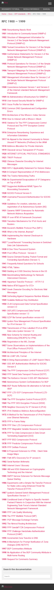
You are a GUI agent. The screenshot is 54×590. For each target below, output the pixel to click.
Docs (10, 14)
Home (4, 14)
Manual (46, 9)
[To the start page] (7, 586)
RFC (29, 14)
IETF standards (20, 14)
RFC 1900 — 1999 (39, 14)
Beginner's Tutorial (11, 9)
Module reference (31, 9)
